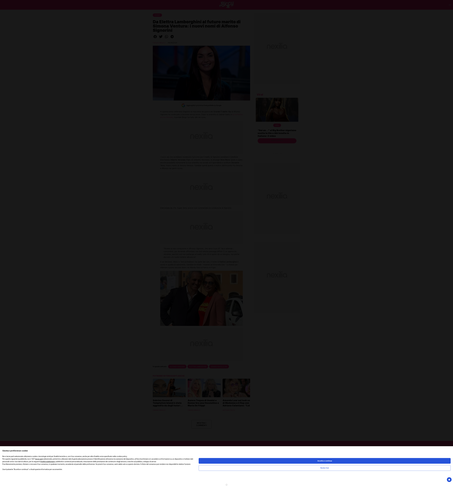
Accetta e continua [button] (324, 461)
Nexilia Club (324, 468)
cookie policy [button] (121, 456)
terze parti (39, 459)
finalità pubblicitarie (47, 462)
